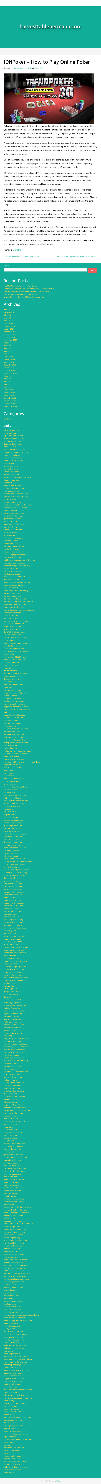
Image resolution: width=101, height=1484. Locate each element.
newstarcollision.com (13, 723)
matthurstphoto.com (13, 1384)
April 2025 (7, 320)
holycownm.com (11, 1069)
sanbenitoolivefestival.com (15, 834)
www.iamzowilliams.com (14, 1317)
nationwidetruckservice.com (16, 1071)
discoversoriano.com (13, 842)
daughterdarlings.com (13, 444)
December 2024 (10, 331)
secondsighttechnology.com (16, 728)
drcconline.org (10, 1093)
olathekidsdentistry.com (14, 701)
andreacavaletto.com (13, 798)
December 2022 (10, 398)
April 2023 (7, 387)
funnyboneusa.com (12, 1055)
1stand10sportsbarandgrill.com (17, 709)
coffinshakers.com (11, 958)
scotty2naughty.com (13, 941)
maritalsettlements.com (14, 1024)
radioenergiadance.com (14, 546)
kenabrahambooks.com (14, 903)
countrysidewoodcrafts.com (16, 493)
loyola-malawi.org (11, 811)
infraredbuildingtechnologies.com (18, 601)
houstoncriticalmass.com (14, 858)
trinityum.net (9, 1328)
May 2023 (7, 384)
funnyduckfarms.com (13, 1411)
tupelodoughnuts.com (13, 698)
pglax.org (8, 1035)
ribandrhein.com (11, 770)
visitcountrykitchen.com (14, 1011)
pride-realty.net (10, 1400)
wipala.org (8, 809)
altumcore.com (10, 1135)
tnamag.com (9, 1140)
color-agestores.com (13, 806)
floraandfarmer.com (12, 612)
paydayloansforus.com (13, 485)
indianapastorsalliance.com (15, 1107)
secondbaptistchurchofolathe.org (18, 1439)
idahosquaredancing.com (14, 659)
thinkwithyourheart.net (14, 648)
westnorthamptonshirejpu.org (17, 565)
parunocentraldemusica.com (16, 1356)
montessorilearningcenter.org (17, 1375)
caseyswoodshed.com (13, 1113)
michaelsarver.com (12, 731)
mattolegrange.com (12, 1002)
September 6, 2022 (22, 68)
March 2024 (8, 356)
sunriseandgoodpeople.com (16, 1044)
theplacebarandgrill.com (14, 1096)
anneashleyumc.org (12, 1237)
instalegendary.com (12, 502)
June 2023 (7, 381)
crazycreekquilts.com (13, 894)
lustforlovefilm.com (12, 911)
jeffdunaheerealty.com (14, 1218)
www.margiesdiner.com (14, 1254)
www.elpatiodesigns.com (15, 1345)
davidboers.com (11, 1176)
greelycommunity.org (13, 925)
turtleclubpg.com (11, 1074)
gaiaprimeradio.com (12, 991)
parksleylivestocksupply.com (16, 800)
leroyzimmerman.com (13, 1420)
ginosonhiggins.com (12, 1019)
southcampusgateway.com (15, 554)
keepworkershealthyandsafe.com (18, 505)
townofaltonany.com (13, 1033)
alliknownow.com (11, 867)
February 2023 (9, 392)
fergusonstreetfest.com (14, 1378)
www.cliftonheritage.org (14, 1268)
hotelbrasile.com (11, 568)
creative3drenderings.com (15, 1168)
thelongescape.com (12, 999)
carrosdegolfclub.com (13, 607)
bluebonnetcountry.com (14, 524)
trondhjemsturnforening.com (16, 1362)
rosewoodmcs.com (12, 1306)
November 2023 (10, 367)
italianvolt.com (10, 670)
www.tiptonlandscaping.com (16, 1279)
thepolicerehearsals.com (14, 864)
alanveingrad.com (11, 1016)
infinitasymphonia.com (13, 916)
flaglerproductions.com (14, 886)
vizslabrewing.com (12, 676)
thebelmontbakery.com (14, 488)
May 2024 (7, 351)
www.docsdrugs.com (13, 1251)
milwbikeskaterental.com (15, 1027)
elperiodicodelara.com (14, 435)
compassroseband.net (13, 1132)
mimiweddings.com (12, 1458)
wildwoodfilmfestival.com (15, 563)
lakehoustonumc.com (13, 1187)
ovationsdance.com (12, 767)
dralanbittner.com (11, 679)
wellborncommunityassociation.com (19, 560)
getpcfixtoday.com (12, 518)
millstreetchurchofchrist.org (16, 1395)
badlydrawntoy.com (12, 1185)
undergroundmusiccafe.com (16, 1467)
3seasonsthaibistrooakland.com (17, 787)
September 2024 (10, 340)
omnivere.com (10, 463)
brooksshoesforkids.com (14, 1143)
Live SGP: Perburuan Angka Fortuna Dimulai (20, 294)
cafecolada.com (11, 839)
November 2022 (10, 401)
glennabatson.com (12, 881)
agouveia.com (10, 1436)
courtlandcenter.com (13, 1085)
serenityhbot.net (11, 1196)
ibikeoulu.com (10, 955)
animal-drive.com (11, 1138)
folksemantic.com (11, 665)
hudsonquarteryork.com (14, 1348)
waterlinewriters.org (12, 1160)
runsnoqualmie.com (12, 1248)
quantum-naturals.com (13, 1373)
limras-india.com (11, 433)
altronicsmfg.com (11, 471)
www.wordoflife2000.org (15, 657)
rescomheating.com (12, 1456)
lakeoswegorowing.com (14, 1431)
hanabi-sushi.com (11, 1293)
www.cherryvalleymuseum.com (17, 582)
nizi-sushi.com (10, 986)
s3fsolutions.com (11, 615)
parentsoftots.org (11, 1165)
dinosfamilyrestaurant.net (15, 599)
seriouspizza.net (11, 1129)
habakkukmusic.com (12, 1190)
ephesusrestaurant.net (13, 1337)
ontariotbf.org (10, 499)
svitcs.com (8, 1127)
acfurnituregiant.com (13, 458)
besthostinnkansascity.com (15, 1461)
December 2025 (10, 312)
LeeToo (57, 1481)
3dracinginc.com (11, 856)
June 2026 (7, 309)
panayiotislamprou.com (14, 552)
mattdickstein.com (12, 1182)
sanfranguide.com (11, 850)
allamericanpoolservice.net (15, 753)
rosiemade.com (10, 695)
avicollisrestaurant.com (14, 1091)
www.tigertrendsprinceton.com (17, 1207)
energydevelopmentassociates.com (19, 610)
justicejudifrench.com (13, 964)
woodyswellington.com (14, 1340)
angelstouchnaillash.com (14, 715)
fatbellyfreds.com (11, 1342)
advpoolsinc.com (11, 1102)
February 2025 (9, 326)
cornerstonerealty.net (13, 1312)
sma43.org (8, 1270)
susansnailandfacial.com (14, 1201)
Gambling (17, 250)
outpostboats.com (12, 817)
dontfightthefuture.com (14, 632)
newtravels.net (10, 482)
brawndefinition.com (13, 889)
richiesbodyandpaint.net (14, 438)
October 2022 (9, 403)
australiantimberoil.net (13, 596)
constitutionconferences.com (17, 1121)
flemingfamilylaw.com (13, 1425)
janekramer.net (10, 983)
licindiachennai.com (12, 441)
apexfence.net (10, 1472)
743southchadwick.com (14, 623)
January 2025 (9, 329)
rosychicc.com (10, 814)
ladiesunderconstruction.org (16, 590)
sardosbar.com (10, 668)
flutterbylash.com (11, 1406)
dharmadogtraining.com (14, 1447)
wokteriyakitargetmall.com (16, 740)
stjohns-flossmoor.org (13, 1052)
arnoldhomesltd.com (13, 634)
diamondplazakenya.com (14, 1364)
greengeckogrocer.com (14, 734)
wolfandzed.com (11, 1295)
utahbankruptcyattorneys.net (16, 651)
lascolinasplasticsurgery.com (16, 1265)
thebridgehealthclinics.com (15, 1157)
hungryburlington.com (13, 975)
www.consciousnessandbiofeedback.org (21, 1315)
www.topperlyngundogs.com (16, 1212)
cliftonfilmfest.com (12, 640)
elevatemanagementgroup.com (17, 1417)
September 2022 (10, 406)
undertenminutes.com (13, 460)
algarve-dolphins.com (13, 1013)
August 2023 (8, 376)
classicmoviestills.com (13, 836)
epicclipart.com (10, 527)
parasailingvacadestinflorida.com (18, 1398)
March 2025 (8, 323)
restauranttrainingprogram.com (17, 751)
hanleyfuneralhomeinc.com (15, 704)
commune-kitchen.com (14, 905)
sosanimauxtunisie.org (13, 538)
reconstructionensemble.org (16, 1060)
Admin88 (38, 68)
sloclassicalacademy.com (14, 875)
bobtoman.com (10, 535)
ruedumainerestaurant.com (15, 928)
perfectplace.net (11, 784)
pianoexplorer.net (11, 1323)
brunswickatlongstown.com (16, 977)
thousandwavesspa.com (14, 1082)
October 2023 (9, 370)
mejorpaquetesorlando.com (16, 706)
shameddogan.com (12, 1163)
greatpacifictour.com (13, 1077)
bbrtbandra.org (10, 521)
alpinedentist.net (11, 543)
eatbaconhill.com (11, 474)
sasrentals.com (10, 726)
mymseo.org (9, 1442)
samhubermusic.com (12, 1469)
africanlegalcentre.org (13, 919)
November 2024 (10, 334)
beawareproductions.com (15, 950)
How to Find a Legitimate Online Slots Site (75, 257)
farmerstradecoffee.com (14, 1171)
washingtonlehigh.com (13, 1287)
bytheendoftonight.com (14, 820)
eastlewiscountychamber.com (17, 869)
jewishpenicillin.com (12, 756)
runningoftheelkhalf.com (14, 1215)
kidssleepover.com (12, 480)
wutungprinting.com (12, 1022)
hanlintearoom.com (12, 1409)
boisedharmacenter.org (14, 803)
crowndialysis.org (11, 748)
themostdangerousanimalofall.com (19, 861)
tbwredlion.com (11, 1367)
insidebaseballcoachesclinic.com (18, 1389)
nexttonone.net (11, 1193)
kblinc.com (8, 687)
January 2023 (9, 395)
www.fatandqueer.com (14, 1234)
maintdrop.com (10, 532)
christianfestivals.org (13, 1008)
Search (6, 266)
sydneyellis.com (10, 745)
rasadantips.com (11, 466)
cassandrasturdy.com (13, 831)
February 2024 (9, 359)
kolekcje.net (9, 773)
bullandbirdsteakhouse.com (16, 1262)
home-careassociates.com (15, 795)
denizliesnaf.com (11, 1118)
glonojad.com (10, 933)
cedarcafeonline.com (13, 455)
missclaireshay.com (12, 430)
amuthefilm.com (11, 908)
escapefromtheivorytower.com (17, 621)
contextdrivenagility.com (15, 952)
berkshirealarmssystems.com (16, 673)
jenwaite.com (10, 1414)
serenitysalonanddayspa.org (16, 452)
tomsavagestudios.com (14, 759)
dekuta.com (9, 1298)
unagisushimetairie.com (14, 513)
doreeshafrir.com (11, 944)
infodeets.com (10, 446)
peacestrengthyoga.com (14, 1221)
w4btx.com (9, 712)
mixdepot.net (10, 1304)
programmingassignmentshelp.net (18, 477)
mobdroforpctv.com (13, 828)
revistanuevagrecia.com (14, 936)
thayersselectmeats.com (14, 1146)
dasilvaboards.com (12, 878)
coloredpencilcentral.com (15, 637)
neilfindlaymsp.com (12, 1088)
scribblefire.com (11, 789)
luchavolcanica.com (12, 1066)
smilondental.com (11, 720)
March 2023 (8, 389)
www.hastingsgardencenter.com (18, 1320)
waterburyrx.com (11, 1099)
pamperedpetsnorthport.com (16, 693)
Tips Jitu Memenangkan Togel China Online (20, 286)
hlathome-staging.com (13, 737)
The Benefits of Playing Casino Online (24, 257)
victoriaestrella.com (12, 1080)
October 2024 (9, 337)
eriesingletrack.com (12, 690)
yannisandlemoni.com (13, 681)
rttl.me (7, 1453)
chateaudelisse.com (12, 557)
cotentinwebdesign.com (14, 585)
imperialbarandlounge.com (15, 643)
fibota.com (8, 1351)
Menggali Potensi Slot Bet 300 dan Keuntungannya (24, 297)
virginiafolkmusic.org (13, 764)
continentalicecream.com (15, 892)
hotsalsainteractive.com (14, 449)
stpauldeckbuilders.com (14, 1243)
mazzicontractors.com (13, 1331)
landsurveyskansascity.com (15, 1240)
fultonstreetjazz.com (13, 571)
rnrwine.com (9, 1428)
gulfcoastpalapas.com (13, 1154)
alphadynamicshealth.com (15, 1403)
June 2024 (8, 348)
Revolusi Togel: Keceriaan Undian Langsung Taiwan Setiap (26, 291)
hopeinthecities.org (12, 822)
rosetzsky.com (10, 930)
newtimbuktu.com (12, 469)
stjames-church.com (12, 939)
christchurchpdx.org (12, 900)
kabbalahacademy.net (13, 717)
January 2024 (9, 362)
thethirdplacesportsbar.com (16, 1334)
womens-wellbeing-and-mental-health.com (23, 762)
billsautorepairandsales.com (16, 1370)
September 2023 (10, 373)
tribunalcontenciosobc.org (15, 872)
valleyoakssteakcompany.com (17, 1110)
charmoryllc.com (11, 853)
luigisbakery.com (11, 1290)
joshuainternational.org (14, 1199)
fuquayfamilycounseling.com (16, 1434)
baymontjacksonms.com (14, 1030)
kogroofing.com (11, 540)
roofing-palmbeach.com (14, 629)
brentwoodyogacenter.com (16, 1276)
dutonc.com (9, 997)
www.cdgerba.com (12, 1353)
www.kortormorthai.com (14, 1232)
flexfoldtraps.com (11, 1226)
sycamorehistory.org (12, 1309)
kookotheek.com (11, 549)
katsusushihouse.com (13, 922)
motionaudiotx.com (12, 1450)
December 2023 (10, 365)
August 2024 (9, 342)
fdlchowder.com (11, 1257)
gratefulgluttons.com (13, 825)
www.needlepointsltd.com (15, 1259)
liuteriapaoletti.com (12, 1041)
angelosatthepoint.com (14, 1105)
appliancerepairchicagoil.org (16, 496)
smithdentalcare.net (12, 1464)
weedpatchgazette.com (14, 684)
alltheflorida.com (11, 1387)
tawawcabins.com (11, 662)
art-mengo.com (10, 988)
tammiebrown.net (11, 994)
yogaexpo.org (10, 792)
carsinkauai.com (10, 1392)
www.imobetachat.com (14, 1179)
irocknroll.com (10, 654)
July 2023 (7, 378)
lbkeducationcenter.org (14, 778)
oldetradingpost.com (13, 587)
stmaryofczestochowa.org (15, 961)
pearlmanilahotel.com (13, 529)
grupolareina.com (11, 579)
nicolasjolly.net (10, 914)
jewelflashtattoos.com (14, 516)
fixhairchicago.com (12, 1116)
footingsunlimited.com (14, 1246)
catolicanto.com (11, 775)
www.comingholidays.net (15, 847)
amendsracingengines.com (15, 1229)
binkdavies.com (10, 897)
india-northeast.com (12, 626)
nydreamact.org (10, 510)
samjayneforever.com (13, 1381)
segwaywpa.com (11, 1152)
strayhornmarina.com (13, 883)
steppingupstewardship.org (15, 1281)
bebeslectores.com (12, 593)
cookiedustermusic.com (14, 1058)
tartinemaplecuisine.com (14, 980)
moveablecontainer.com (14, 576)
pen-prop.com (10, 1204)
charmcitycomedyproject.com (17, 947)
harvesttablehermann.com (15, 604)
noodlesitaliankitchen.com (15, 507)
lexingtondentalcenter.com (16, 742)
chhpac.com (9, 1445)
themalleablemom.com (14, 969)
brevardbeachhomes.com (15, 618)
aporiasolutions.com (12, 1149)
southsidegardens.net (13, 1326)
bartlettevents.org (12, 574)
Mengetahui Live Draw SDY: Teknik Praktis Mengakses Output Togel (30, 288)
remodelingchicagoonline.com (17, 1273)
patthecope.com (11, 1124)
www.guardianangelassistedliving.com (20, 1359)
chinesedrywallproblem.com (16, 1046)
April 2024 (8, 353)
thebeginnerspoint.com (14, 845)
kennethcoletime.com (13, 972)
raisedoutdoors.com (12, 646)
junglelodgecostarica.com (15, 1005)
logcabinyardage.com (13, 1174)
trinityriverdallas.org (12, 781)
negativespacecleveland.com (16, 1038)
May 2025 (7, 318)
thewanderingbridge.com (15, 966)
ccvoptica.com (10, 1284)
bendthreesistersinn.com (14, 1049)
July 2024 (7, 345)
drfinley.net (9, 1422)
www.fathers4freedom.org (15, 1210)
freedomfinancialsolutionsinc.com (18, 1223)
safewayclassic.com (12, 491)
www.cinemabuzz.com (13, 1301)
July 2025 (7, 315)
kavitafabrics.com (11, 1063)
